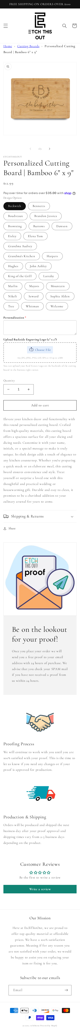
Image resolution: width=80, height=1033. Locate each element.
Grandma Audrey (20, 246)
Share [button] (12, 528)
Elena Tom (35, 236)
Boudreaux (15, 216)
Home (7, 46)
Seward (34, 296)
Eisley (12, 236)
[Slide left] (30, 148)
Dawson (61, 226)
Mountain (58, 286)
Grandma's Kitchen (21, 256)
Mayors (34, 286)
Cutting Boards (28, 46)
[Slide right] (49, 148)
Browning (15, 226)
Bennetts (39, 206)
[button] (5, 26)
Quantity (9, 380)
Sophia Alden (60, 296)
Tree (11, 306)
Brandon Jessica (45, 216)
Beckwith (14, 206)
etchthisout (35, 1025)
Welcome (57, 306)
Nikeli (12, 296)
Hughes (13, 266)
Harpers (52, 256)
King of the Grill (20, 276)
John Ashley (38, 266)
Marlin (13, 286)
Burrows (39, 226)
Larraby (48, 276)
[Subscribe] (66, 990)
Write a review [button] (40, 889)
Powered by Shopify (48, 1025)
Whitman (32, 306)
